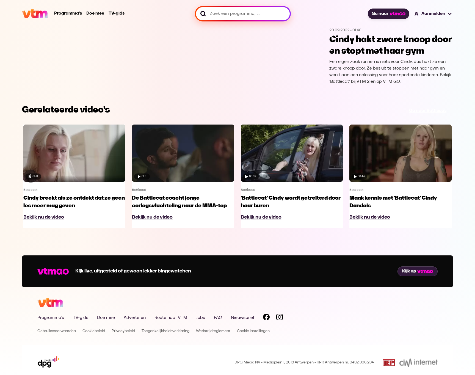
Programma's (68, 13)
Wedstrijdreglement (213, 331)
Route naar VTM (170, 318)
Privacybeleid (123, 331)
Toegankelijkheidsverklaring (165, 331)
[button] (433, 13)
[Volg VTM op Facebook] (266, 318)
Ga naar (380, 14)
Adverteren (135, 318)
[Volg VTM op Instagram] (279, 318)
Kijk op (409, 271)
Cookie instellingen (253, 331)
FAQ (218, 318)
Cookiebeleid (93, 331)
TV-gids (117, 13)
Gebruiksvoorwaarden (56, 331)
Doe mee (95, 13)
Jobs (200, 318)
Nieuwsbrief (242, 318)
